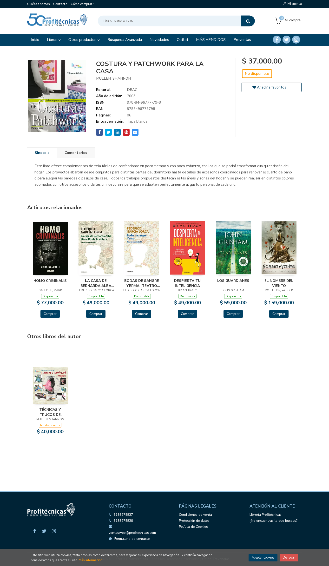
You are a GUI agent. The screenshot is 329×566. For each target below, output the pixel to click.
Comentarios (76, 152)
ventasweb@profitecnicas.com (132, 532)
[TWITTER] (286, 40)
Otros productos (82, 39)
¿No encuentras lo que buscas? (273, 520)
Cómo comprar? (82, 4)
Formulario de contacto (132, 538)
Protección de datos (194, 520)
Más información (90, 560)
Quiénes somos (38, 4)
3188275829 (123, 520)
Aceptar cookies (263, 557)
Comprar (50, 314)
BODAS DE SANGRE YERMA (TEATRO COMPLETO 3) (141, 283)
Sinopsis (42, 152)
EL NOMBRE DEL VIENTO (278, 283)
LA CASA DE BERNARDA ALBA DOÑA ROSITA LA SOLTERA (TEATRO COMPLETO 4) (96, 283)
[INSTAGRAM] (296, 40)
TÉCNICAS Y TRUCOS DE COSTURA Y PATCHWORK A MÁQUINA (50, 412)
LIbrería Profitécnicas (266, 514)
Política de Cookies (193, 526)
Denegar (289, 557)
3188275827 (123, 514)
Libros (52, 39)
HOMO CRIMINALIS (50, 280)
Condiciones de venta (195, 514)
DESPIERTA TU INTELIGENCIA (187, 283)
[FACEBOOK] (277, 40)
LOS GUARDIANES (233, 280)
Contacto (60, 4)
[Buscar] (248, 21)
